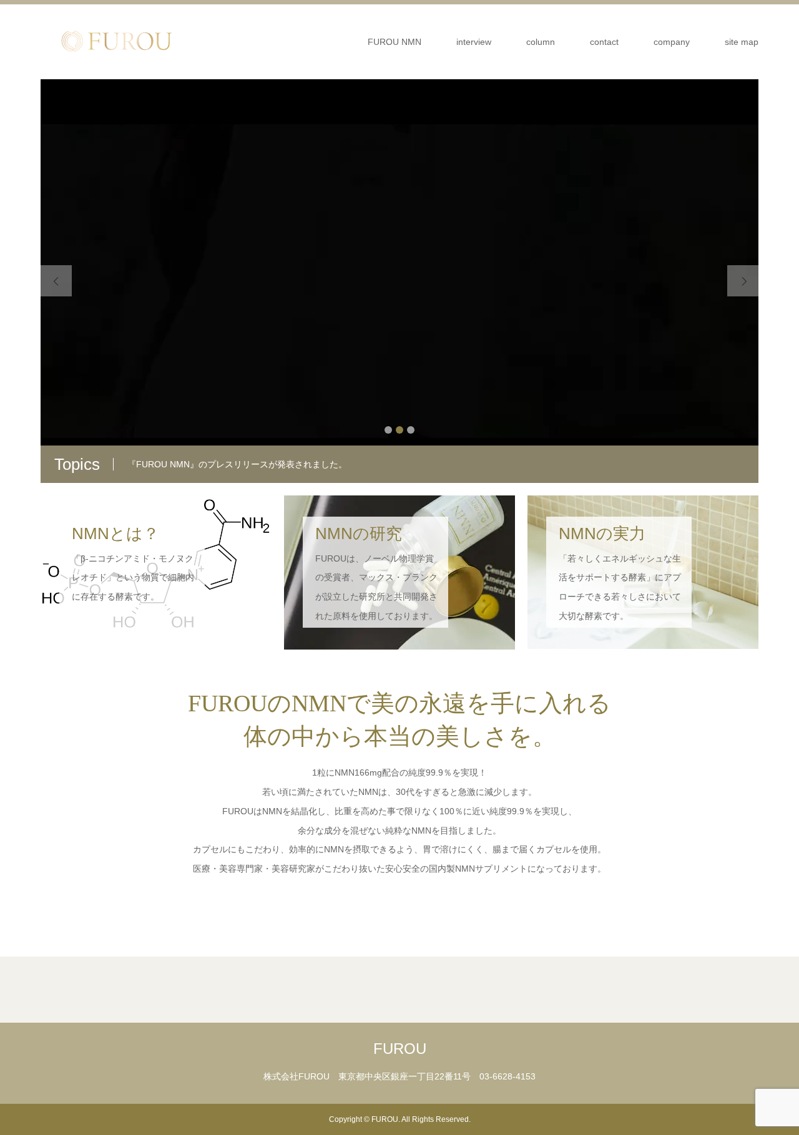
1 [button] (388, 430)
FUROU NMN (394, 42)
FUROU (399, 1048)
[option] (399, 281)
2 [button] (399, 430)
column (540, 42)
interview (473, 42)
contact (604, 42)
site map (741, 42)
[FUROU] (115, 41)
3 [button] (410, 430)
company (672, 42)
